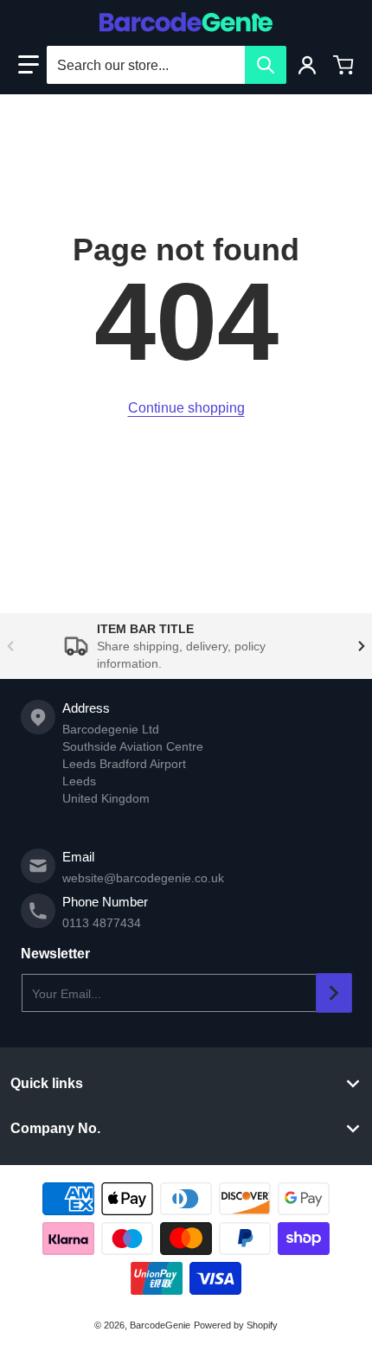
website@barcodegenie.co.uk (143, 878)
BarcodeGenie (160, 1325)
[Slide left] (10, 646)
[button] (28, 65)
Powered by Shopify (236, 1325)
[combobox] (166, 65)
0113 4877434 (101, 923)
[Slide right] (361, 646)
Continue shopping (186, 407)
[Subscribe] (334, 993)
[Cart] (343, 65)
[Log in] (307, 65)
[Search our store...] (265, 65)
